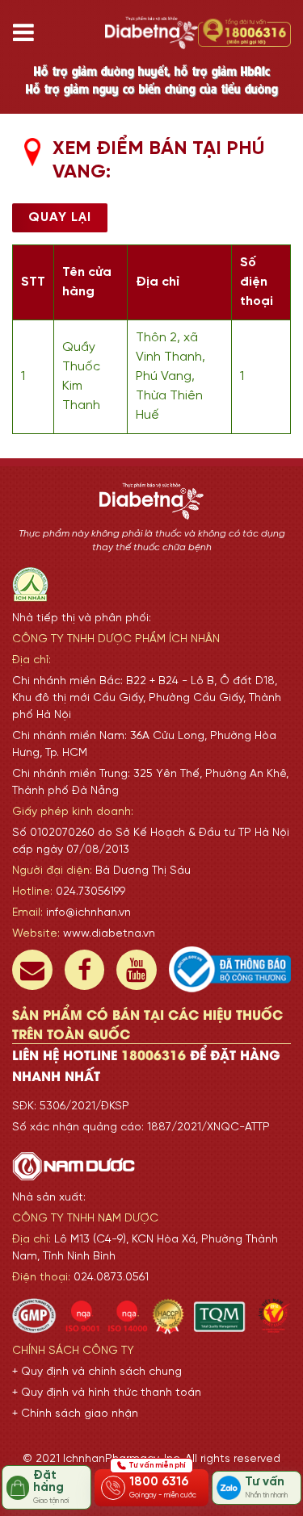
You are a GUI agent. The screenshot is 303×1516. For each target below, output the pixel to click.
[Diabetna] (151, 32)
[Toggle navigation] (29, 32)
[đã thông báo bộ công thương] (230, 969)
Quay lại (59, 217)
